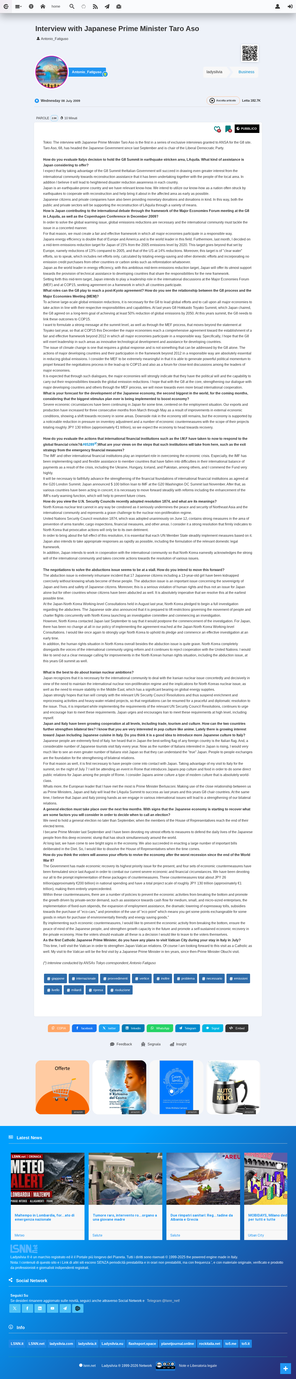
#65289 (88, 444)
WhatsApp (162, 1028)
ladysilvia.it (87, 1344)
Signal (215, 1028)
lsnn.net (89, 1365)
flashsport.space (142, 1344)
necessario (214, 978)
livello (55, 990)
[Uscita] (290, 6)
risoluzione (122, 990)
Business (246, 72)
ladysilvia (214, 72)
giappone (58, 978)
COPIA (61, 1028)
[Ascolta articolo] (212, 100)
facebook (86, 1028)
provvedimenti (118, 978)
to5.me (230, 1344)
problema (188, 978)
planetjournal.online (177, 1344)
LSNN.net (36, 1344)
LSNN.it (17, 1344)
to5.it (246, 1344)
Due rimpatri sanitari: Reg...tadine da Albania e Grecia (202, 1217)
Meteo (19, 1235)
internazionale (86, 978)
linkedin (135, 1028)
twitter (111, 1028)
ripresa (98, 990)
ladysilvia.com (61, 1344)
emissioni (240, 978)
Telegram (190, 1028)
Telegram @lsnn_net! (163, 1301)
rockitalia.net (209, 1344)
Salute (97, 1235)
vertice (144, 978)
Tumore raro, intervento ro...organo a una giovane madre (125, 1217)
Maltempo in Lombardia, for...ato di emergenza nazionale (44, 1217)
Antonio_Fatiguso (87, 72)
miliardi (76, 990)
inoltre (165, 978)
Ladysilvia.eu (112, 1344)
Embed (239, 1028)
